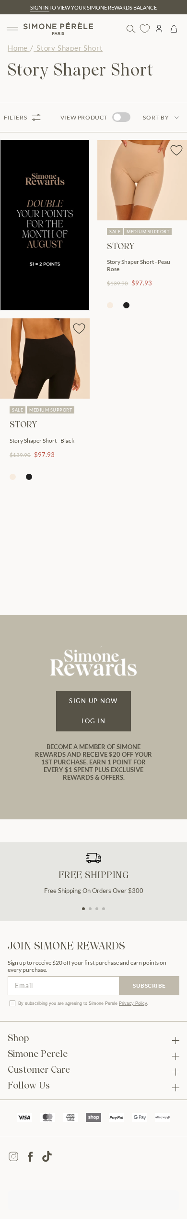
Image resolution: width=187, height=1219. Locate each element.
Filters (15, 117)
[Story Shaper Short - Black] (45, 358)
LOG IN (94, 721)
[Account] (158, 28)
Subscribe (149, 985)
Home (18, 48)
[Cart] (173, 28)
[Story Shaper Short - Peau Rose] (142, 180)
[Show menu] (12, 28)
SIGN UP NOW (93, 701)
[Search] (130, 28)
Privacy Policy (133, 1003)
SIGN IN (39, 7)
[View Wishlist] (145, 28)
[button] (83, 908)
